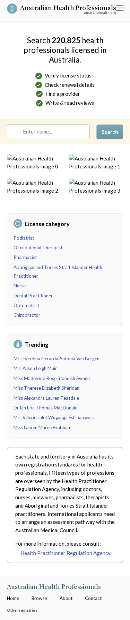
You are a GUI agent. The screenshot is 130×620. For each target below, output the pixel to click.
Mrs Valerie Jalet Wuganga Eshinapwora (54, 417)
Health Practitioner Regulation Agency (65, 553)
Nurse (20, 285)
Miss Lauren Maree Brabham (42, 427)
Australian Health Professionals (68, 9)
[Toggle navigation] (119, 8)
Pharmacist (25, 257)
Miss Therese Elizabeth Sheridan (46, 388)
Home (13, 598)
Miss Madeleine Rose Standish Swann (52, 378)
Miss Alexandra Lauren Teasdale (46, 398)
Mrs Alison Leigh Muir (35, 368)
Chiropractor (27, 315)
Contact (93, 598)
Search (110, 132)
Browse (39, 598)
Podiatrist (24, 238)
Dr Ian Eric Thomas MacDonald (46, 407)
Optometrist (26, 305)
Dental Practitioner (33, 295)
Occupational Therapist (38, 247)
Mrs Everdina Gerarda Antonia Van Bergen (56, 358)
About (66, 598)
